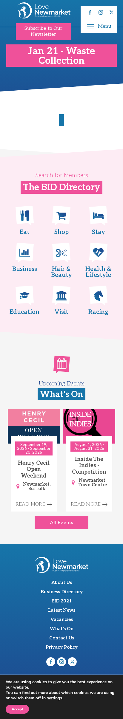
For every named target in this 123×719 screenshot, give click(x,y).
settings (54, 698)
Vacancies (61, 619)
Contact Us (61, 638)
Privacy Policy (62, 647)
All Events (61, 523)
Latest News (61, 610)
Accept (17, 709)
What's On (61, 628)
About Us (61, 582)
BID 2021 (61, 601)
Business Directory (62, 591)
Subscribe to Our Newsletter (43, 31)
